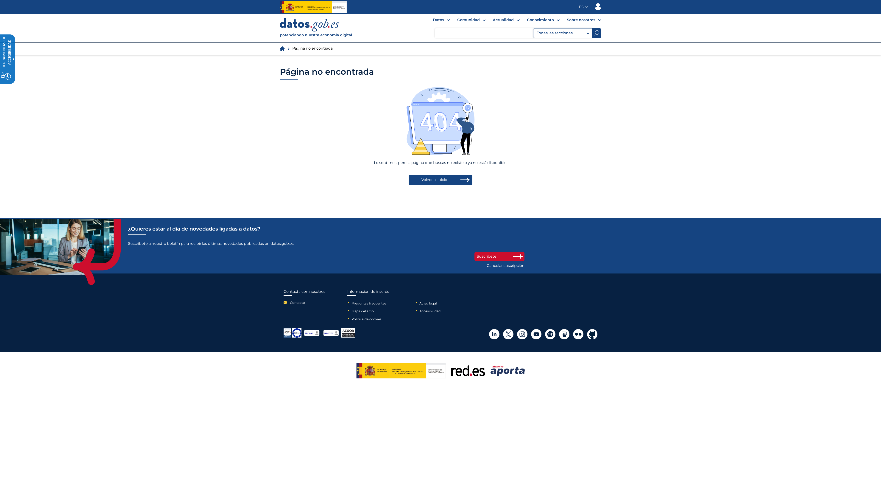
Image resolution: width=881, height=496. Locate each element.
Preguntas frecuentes (368, 303)
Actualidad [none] (503, 20)
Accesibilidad (429, 311)
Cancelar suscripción (505, 266)
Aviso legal (428, 303)
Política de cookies (366, 319)
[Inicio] (316, 28)
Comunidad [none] (468, 20)
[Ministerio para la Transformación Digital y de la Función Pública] (313, 7)
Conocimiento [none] (540, 20)
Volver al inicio (434, 180)
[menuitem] (438, 21)
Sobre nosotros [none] (581, 20)
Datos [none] (438, 20)
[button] (583, 7)
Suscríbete (486, 256)
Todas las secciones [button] (555, 33)
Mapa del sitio (362, 311)
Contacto (297, 303)
